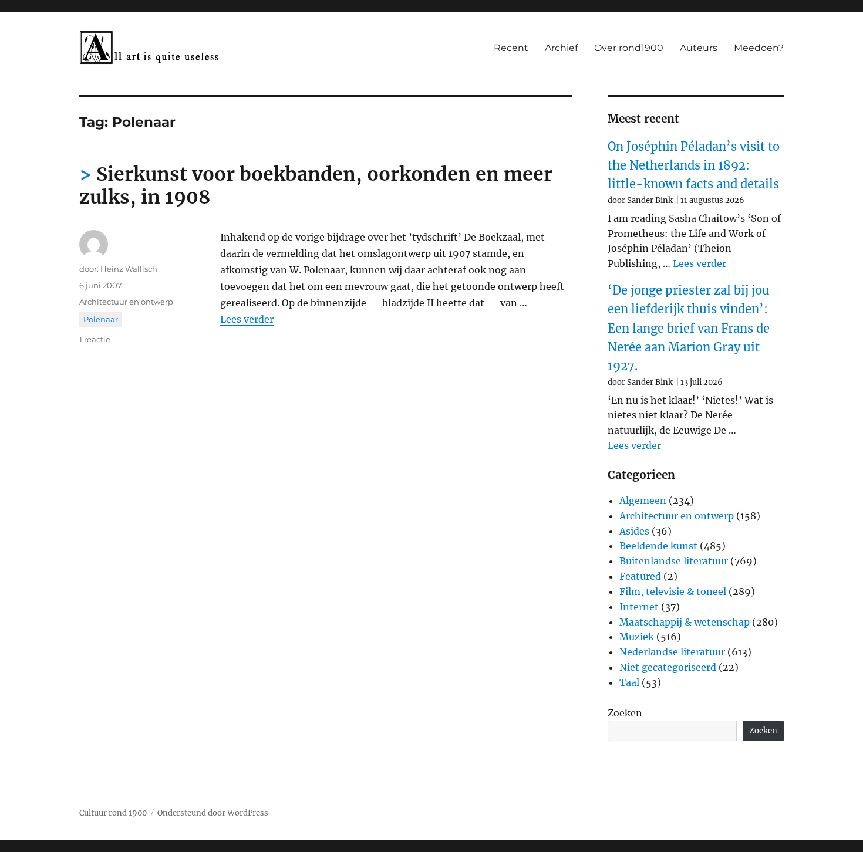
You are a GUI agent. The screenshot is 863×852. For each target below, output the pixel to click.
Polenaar (100, 319)
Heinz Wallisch (128, 268)
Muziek (636, 637)
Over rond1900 (628, 47)
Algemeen (642, 500)
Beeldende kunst (658, 546)
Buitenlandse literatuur (673, 561)
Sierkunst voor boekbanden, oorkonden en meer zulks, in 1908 (315, 186)
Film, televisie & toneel (672, 591)
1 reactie (94, 339)
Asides (634, 531)
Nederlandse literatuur (672, 652)
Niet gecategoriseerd (667, 667)
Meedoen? (759, 47)
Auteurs (698, 47)
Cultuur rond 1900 (113, 813)
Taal (629, 682)
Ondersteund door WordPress (212, 813)
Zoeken (625, 713)
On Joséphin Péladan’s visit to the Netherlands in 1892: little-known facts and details (694, 165)
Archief (561, 47)
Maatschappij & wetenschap (684, 622)
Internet (639, 607)
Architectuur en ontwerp (126, 301)
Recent (511, 47)
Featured (640, 576)
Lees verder (247, 319)
